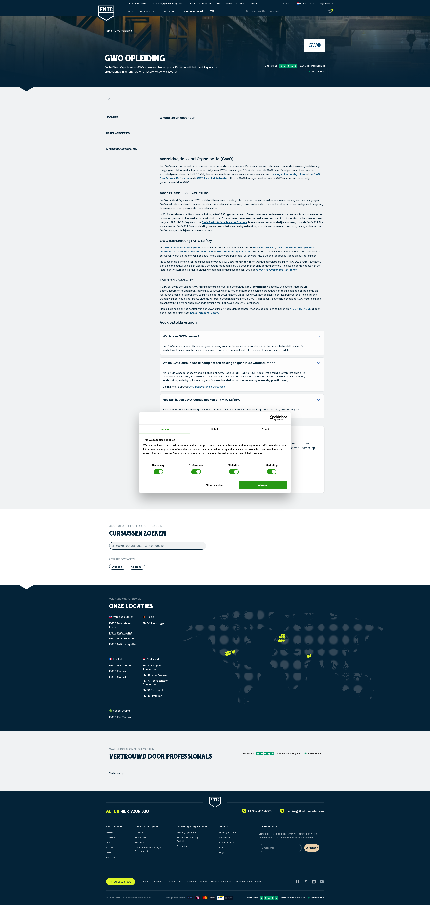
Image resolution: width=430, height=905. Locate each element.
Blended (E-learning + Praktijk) (188, 839)
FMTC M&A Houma (120, 632)
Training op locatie (187, 832)
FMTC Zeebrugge (153, 623)
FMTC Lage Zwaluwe (155, 675)
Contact (254, 4)
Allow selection (214, 485)
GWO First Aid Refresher (212, 178)
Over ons (207, 4)
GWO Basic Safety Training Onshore (224, 222)
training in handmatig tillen (288, 174)
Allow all (263, 485)
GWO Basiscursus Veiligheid (182, 247)
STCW (109, 847)
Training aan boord (191, 11)
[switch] (196, 471)
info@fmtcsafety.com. (204, 312)
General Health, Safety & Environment (148, 849)
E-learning (167, 11)
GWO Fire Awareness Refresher (276, 269)
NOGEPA (110, 837)
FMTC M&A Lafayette (122, 644)
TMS (211, 11)
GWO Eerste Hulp (264, 247)
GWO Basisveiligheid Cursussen (206, 386)
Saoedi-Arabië (226, 842)
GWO (109, 842)
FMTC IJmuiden (152, 696)
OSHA (109, 852)
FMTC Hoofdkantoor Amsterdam (155, 682)
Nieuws (230, 4)
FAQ (219, 4)
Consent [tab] (165, 428)
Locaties (192, 4)
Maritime (139, 842)
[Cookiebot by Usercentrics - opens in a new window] (272, 418)
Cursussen (145, 11)
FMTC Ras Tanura (120, 717)
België (222, 852)
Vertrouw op (116, 773)
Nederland (224, 837)
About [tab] (265, 428)
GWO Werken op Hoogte (292, 247)
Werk (242, 4)
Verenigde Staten (228, 832)
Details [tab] (215, 428)
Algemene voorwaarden (248, 881)
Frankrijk (223, 847)
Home (129, 11)
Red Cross (111, 857)
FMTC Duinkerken (120, 665)
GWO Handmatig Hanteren (234, 251)
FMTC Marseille (118, 677)
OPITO (109, 832)
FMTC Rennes (117, 671)
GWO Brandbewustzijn (198, 251)
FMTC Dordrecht (153, 690)
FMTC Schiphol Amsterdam (152, 667)
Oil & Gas (140, 832)
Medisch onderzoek (221, 881)
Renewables (141, 837)
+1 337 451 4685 (300, 308)
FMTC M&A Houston (121, 638)
